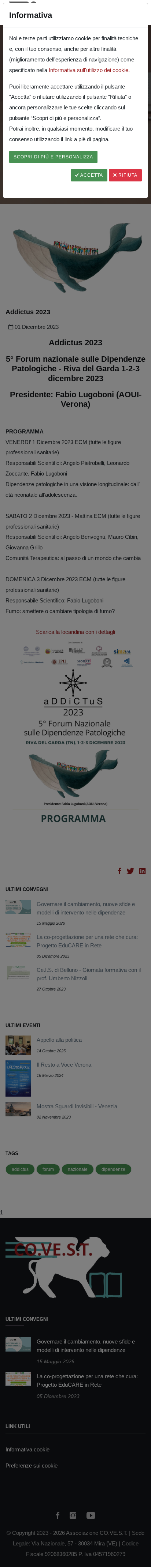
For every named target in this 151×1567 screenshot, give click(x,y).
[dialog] (75, 783)
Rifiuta (127, 175)
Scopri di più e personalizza (53, 156)
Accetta (91, 175)
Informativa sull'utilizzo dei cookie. (89, 70)
